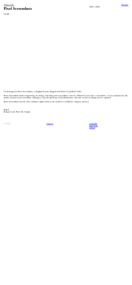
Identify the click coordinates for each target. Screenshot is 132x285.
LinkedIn (93, 124)
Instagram (93, 126)
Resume (125, 5)
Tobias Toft (9, 5)
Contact (49, 124)
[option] (66, 51)
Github (92, 128)
